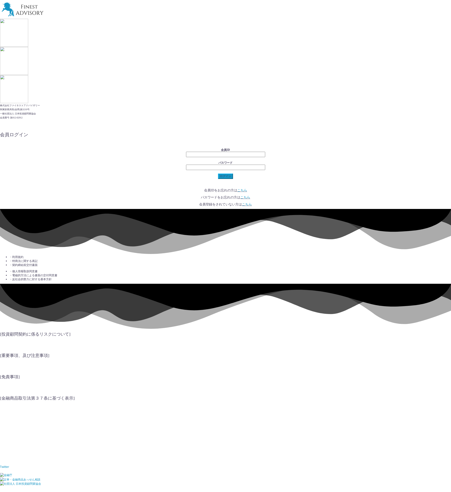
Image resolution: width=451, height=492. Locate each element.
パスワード (225, 163)
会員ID (225, 150)
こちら (242, 190)
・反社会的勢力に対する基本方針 (30, 279)
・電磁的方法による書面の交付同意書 (33, 275)
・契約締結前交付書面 (23, 265)
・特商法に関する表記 (23, 261)
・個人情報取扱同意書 (23, 271)
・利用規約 (16, 257)
